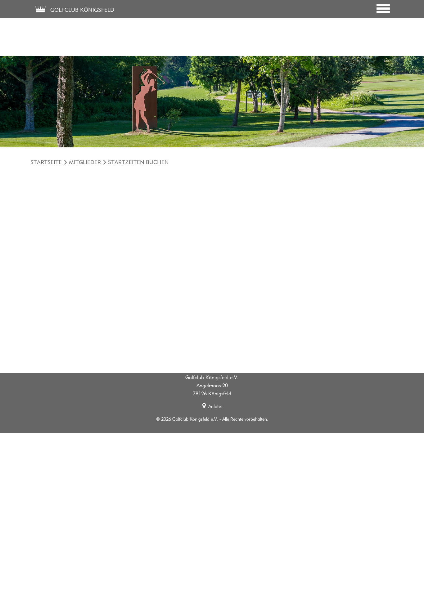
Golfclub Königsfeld (81, 10)
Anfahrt (215, 406)
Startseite (46, 162)
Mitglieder (85, 162)
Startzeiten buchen (138, 162)
